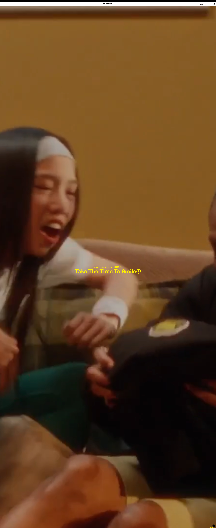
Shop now (21, 1)
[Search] (210, 4)
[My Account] (212, 4)
